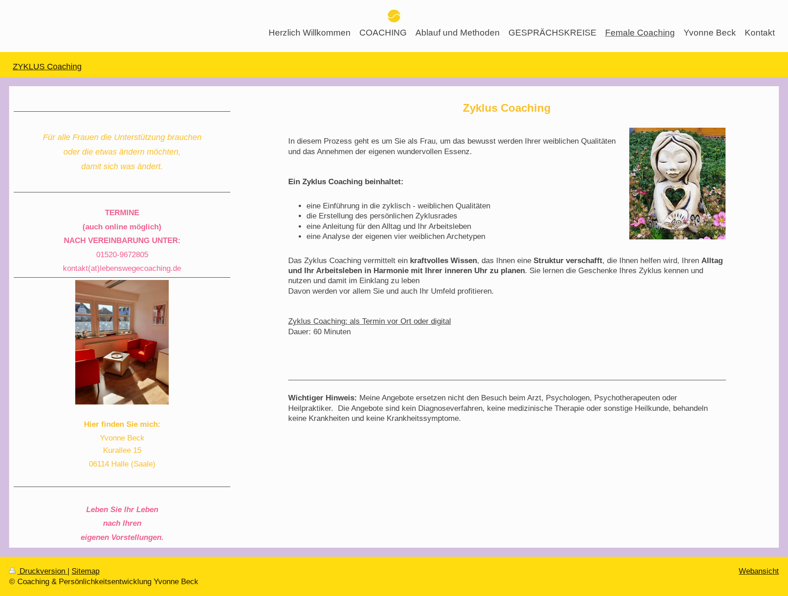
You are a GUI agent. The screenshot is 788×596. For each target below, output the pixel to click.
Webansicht (759, 571)
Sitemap (85, 571)
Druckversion (42, 571)
